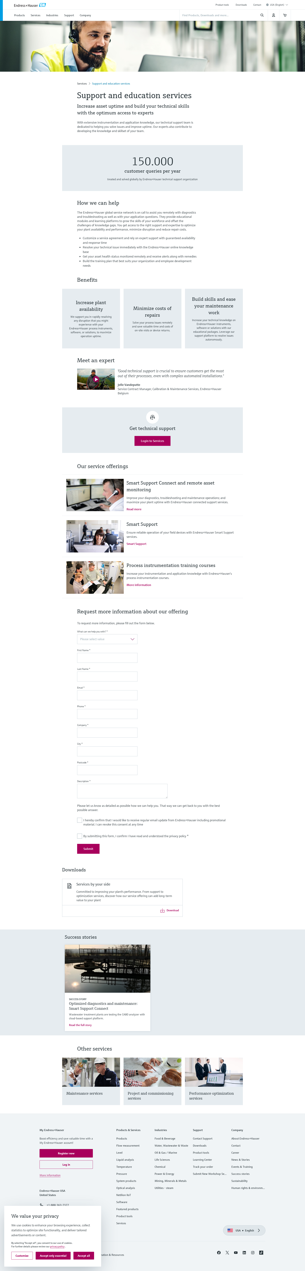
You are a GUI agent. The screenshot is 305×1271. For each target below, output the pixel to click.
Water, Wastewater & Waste (171, 1145)
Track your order (203, 1166)
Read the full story (80, 1025)
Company (82, 725)
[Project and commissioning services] (177, 1086)
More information (139, 585)
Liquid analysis (125, 1159)
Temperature (124, 1166)
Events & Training (242, 1166)
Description (84, 781)
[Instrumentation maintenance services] (116, 1086)
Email (81, 687)
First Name (83, 650)
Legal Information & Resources (105, 1255)
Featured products (127, 1209)
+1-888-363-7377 (58, 1205)
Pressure (121, 1174)
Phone (81, 706)
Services (82, 83)
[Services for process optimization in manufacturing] (238, 1086)
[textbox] (104, 639)
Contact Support (202, 1138)
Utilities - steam (164, 1188)
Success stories (240, 1174)
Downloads (241, 4)
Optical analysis (125, 1188)
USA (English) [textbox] (277, 4)
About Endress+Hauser (245, 1138)
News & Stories (240, 1159)
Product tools (222, 4)
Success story (77, 999)
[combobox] (279, 5)
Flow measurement (127, 1145)
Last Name (83, 669)
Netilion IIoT (123, 1195)
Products (121, 1138)
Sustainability (239, 1181)
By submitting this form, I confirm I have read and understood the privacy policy (136, 836)
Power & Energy (164, 1174)
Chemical (160, 1166)
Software (121, 1202)
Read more (134, 509)
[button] (66, 1153)
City (80, 743)
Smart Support (136, 544)
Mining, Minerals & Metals (171, 1181)
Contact (257, 4)
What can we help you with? (92, 631)
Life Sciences (162, 1159)
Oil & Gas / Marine (166, 1152)
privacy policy (57, 1246)
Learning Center (202, 1159)
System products (126, 1181)
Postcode (82, 762)
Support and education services (111, 83)
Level (119, 1152)
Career (235, 1152)
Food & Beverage (165, 1138)
